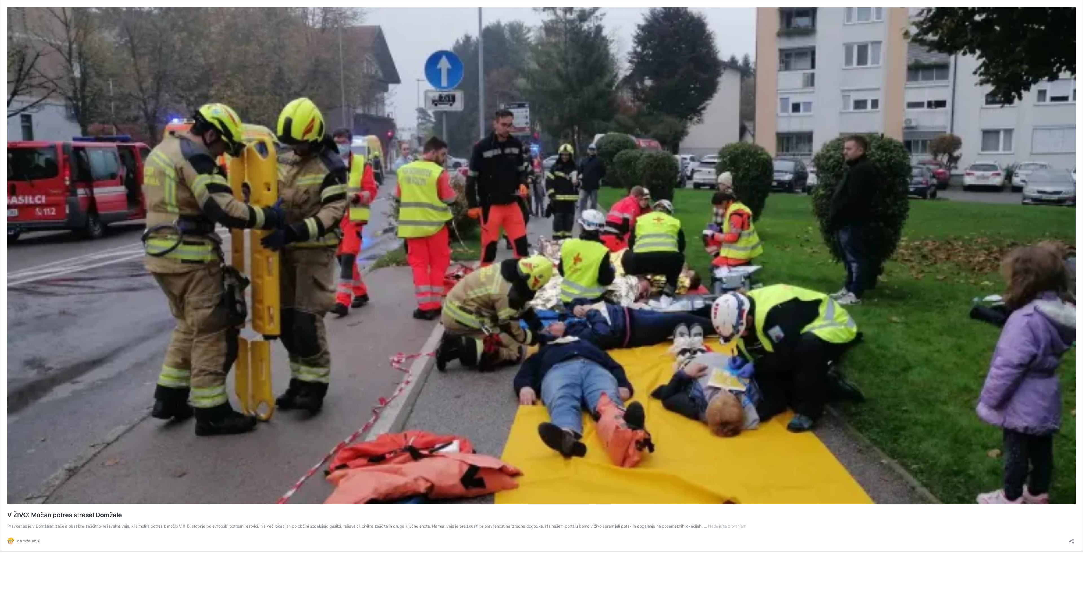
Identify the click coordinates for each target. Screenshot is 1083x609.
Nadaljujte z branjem (727, 526)
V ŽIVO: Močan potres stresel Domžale (64, 514)
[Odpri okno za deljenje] (1072, 539)
